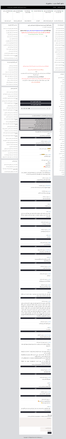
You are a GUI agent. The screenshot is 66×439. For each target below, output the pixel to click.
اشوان (63, 79)
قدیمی (63, 141)
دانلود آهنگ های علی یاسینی (59, 47)
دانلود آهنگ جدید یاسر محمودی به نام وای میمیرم (9, 150)
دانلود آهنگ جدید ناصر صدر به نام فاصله (11, 130)
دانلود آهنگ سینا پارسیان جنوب (12, 78)
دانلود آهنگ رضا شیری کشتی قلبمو (12, 82)
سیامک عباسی (62, 116)
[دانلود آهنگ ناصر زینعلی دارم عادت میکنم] (48, 15)
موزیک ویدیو (62, 161)
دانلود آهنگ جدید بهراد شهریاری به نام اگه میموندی (10, 103)
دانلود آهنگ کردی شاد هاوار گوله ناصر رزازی (43, 126)
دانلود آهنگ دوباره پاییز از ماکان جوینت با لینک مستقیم (10, 124)
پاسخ (36, 137)
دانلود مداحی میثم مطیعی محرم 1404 (11, 166)
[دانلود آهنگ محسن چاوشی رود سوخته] (18, 15)
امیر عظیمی (62, 85)
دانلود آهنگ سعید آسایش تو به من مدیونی (10, 148)
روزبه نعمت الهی (61, 106)
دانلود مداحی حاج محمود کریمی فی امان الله (10, 58)
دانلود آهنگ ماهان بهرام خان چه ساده (11, 121)
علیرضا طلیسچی (61, 135)
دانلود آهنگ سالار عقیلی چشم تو (12, 126)
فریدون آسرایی (61, 139)
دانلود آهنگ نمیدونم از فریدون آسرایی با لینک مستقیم (10, 136)
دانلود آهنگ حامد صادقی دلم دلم (12, 36)
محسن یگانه (62, 149)
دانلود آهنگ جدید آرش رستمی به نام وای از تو (10, 140)
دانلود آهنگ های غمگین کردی (36, 115)
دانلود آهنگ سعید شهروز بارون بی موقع (11, 76)
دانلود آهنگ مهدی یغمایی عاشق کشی (11, 142)
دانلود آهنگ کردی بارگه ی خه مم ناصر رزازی (43, 119)
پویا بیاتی (62, 172)
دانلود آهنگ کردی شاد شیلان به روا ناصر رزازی (42, 124)
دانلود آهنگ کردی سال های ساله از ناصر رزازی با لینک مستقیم (39, 127)
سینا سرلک (62, 120)
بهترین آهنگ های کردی (44, 115)
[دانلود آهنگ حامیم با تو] (38, 15)
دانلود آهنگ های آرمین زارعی (59, 36)
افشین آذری (62, 81)
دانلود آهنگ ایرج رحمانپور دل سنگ (11, 49)
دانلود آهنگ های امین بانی (60, 28)
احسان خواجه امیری (61, 77)
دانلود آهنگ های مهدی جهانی (59, 32)
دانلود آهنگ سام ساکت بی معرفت (12, 80)
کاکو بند (63, 174)
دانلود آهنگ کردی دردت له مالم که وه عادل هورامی (42, 129)
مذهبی (63, 155)
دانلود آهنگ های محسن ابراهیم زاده (59, 62)
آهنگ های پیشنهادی (61, 7)
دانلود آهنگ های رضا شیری (60, 58)
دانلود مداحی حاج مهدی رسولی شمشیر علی (10, 53)
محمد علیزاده (62, 151)
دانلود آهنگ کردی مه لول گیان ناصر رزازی (43, 122)
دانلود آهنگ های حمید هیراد (59, 60)
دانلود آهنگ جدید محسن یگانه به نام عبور (11, 112)
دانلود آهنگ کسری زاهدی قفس (12, 34)
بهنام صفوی (62, 96)
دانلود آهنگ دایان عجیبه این (13, 51)
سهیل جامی (62, 114)
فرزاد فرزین (62, 137)
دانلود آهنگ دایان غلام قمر (13, 65)
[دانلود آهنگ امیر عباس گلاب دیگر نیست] (58, 15)
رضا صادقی (62, 102)
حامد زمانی (62, 98)
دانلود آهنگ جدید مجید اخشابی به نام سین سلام (10, 128)
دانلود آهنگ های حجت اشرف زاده (59, 65)
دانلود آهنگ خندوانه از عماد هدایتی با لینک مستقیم (10, 119)
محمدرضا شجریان (61, 153)
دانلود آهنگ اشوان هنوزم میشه (12, 96)
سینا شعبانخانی (62, 122)
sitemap (54, 7)
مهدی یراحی (62, 159)
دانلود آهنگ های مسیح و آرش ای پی (59, 45)
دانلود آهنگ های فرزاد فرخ (60, 30)
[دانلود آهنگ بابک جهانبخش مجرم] (28, 15)
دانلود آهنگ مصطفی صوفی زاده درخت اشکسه (10, 28)
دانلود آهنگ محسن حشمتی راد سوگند (11, 138)
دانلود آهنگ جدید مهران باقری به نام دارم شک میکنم (10, 110)
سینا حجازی (62, 118)
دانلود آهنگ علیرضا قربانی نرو (12, 152)
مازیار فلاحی (62, 143)
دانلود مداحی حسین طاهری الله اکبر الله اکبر (10, 164)
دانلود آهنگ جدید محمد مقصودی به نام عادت (10, 114)
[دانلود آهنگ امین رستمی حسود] (7, 15)
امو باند (63, 83)
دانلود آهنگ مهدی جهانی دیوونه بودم (11, 30)
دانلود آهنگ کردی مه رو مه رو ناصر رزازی (43, 121)
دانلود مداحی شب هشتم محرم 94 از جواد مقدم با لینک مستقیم (10, 169)
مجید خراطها (62, 145)
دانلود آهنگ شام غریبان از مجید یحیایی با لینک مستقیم (10, 133)
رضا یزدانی (62, 104)
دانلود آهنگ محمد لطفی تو (13, 146)
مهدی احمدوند (62, 157)
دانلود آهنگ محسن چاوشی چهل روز (11, 32)
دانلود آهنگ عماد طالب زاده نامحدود (12, 144)
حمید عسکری (62, 100)
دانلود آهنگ (49, 73)
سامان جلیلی (62, 112)
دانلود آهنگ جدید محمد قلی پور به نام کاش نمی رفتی (10, 98)
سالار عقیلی (62, 110)
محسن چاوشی (62, 147)
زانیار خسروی (62, 108)
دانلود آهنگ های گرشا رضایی (59, 34)
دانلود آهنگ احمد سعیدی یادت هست (11, 84)
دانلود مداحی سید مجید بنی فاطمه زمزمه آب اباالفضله (10, 55)
